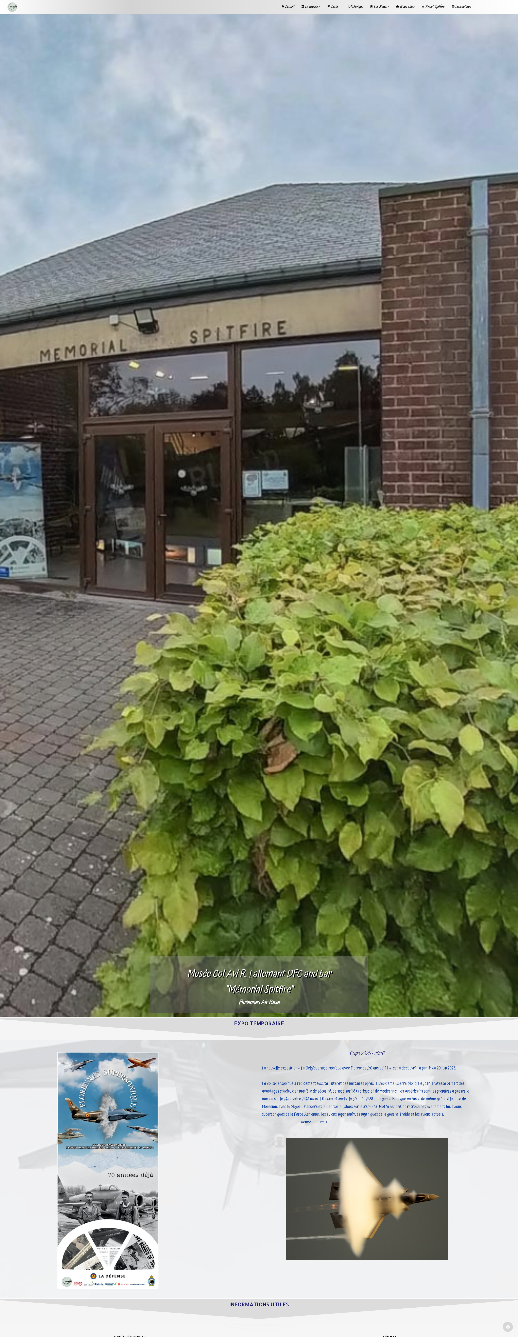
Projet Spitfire (435, 6)
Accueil (289, 6)
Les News (380, 6)
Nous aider (407, 6)
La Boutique (463, 6)
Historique (356, 6)
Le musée (311, 6)
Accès (335, 6)
